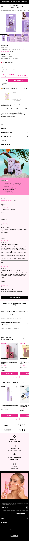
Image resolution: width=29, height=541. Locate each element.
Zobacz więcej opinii (14, 297)
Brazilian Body (4, 47)
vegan (6, 65)
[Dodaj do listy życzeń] (26, 14)
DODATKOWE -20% (4, 45)
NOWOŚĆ (2, 386)
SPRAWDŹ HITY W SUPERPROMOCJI (7, 338)
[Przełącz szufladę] (2, 6)
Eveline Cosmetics (23, 404)
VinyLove (2, 361)
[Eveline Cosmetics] (14, 6)
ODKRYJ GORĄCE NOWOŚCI (10, 382)
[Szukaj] (4, 6)
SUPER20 (11, 74)
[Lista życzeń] (24, 6)
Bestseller (3, 343)
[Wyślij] (27, 507)
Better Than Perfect (4, 404)
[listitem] (14, 210)
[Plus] (6, 80)
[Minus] (2, 80)
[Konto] (22, 6)
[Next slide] (27, 88)
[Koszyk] (27, 6)
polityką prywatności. (20, 513)
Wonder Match (22, 361)
